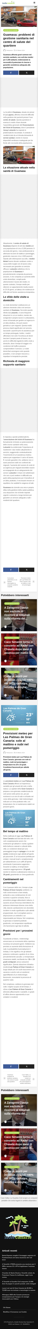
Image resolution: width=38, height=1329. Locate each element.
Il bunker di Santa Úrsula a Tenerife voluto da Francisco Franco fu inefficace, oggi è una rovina (18, 1275)
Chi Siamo (6, 1307)
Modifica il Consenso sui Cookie (15, 1312)
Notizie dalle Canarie (10, 30)
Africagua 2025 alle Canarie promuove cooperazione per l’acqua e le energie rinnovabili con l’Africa (15, 1297)
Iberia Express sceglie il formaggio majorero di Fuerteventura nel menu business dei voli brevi (19, 1258)
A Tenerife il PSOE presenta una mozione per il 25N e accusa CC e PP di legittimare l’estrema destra (18, 1266)
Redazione (9, 50)
